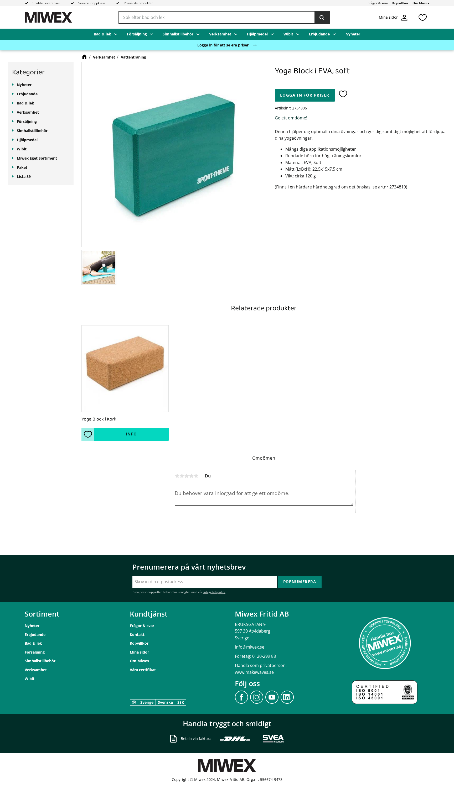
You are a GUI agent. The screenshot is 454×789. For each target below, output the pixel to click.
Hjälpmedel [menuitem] (257, 33)
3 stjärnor (186, 476)
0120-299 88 (264, 656)
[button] (422, 17)
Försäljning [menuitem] (137, 33)
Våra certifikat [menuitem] (143, 669)
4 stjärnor (191, 476)
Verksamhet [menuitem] (220, 33)
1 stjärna (177, 476)
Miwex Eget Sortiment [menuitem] (37, 158)
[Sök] (321, 18)
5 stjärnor (196, 476)
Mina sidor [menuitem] (139, 652)
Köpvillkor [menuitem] (400, 3)
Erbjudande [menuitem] (319, 33)
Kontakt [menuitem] (137, 634)
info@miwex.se (249, 647)
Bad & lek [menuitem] (102, 33)
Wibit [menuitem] (288, 33)
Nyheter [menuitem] (352, 33)
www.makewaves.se (254, 672)
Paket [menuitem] (22, 167)
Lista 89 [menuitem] (24, 176)
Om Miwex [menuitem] (420, 3)
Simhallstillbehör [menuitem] (178, 33)
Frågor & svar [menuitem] (378, 3)
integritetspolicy (214, 592)
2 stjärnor (181, 476)
